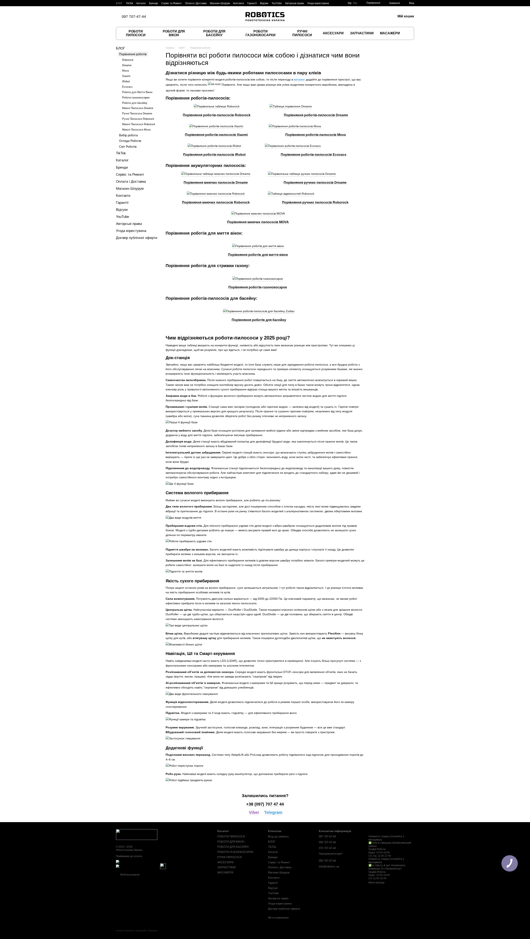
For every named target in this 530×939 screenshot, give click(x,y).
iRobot (126, 81)
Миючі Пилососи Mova (136, 129)
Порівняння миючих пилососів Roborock (216, 202)
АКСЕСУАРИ (333, 33)
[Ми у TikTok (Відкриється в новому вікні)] (160, 16)
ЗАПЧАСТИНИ (362, 33)
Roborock (128, 59)
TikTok (129, 3)
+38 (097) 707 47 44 (265, 804)
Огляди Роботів (130, 141)
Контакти (238, 3)
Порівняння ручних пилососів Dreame (315, 182)
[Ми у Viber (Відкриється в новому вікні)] (175, 16)
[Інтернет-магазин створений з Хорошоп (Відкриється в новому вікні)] (137, 934)
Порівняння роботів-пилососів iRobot (214, 154)
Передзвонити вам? (330, 853)
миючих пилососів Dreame (226, 182)
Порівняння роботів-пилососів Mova (315, 135)
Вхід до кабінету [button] (278, 836)
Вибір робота (128, 135)
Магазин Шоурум (220, 3)
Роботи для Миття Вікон (137, 92)
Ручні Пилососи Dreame (137, 113)
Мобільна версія (130, 874)
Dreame (126, 65)
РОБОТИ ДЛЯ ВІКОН (174, 33)
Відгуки (264, 3)
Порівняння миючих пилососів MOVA (258, 222)
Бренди (153, 3)
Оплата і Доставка (196, 3)
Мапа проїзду (376, 882)
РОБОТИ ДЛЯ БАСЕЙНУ (214, 33)
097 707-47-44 (134, 16)
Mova (125, 70)
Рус (355, 3)
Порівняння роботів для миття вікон (258, 255)
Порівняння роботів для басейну (259, 320)
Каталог (141, 3)
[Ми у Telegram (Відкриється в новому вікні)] (180, 16)
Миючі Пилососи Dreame (137, 108)
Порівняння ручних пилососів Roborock (315, 202)
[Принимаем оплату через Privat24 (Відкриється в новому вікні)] (137, 866)
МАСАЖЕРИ (390, 33)
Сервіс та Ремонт (171, 3)
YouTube (277, 3)
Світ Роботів (128, 146)
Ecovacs (127, 86)
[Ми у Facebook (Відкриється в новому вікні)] (165, 16)
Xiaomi (126, 76)
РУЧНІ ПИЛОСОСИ (302, 33)
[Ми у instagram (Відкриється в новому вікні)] (170, 16)
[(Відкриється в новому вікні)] (163, 866)
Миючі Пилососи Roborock (138, 124)
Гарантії (252, 3)
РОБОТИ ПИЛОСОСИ (136, 33)
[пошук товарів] (407, 33)
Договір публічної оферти (136, 238)
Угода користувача (318, 3)
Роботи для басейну (134, 102)
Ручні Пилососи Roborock (138, 118)
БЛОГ (119, 3)
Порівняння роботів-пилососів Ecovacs (313, 154)
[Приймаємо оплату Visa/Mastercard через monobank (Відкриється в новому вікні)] (148, 861)
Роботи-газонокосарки (135, 97)
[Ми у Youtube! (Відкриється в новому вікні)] (185, 16)
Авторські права (294, 3)
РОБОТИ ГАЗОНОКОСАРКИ (261, 33)
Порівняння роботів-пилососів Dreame (316, 115)
